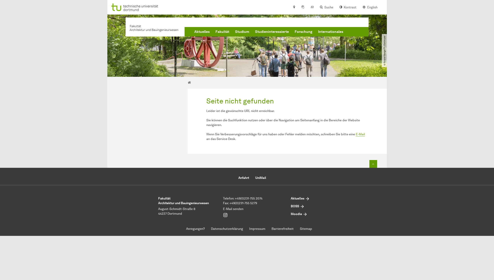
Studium (242, 32)
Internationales (330, 32)
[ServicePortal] (302, 7)
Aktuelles (202, 32)
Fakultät (222, 32)
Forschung (303, 32)
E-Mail (360, 134)
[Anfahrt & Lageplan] (294, 7)
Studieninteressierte (272, 32)
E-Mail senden (233, 209)
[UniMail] (312, 7)
